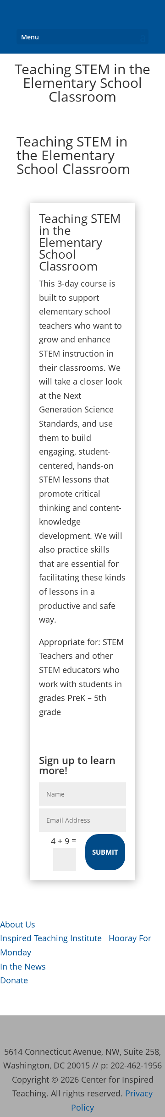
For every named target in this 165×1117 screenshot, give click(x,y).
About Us (17, 924)
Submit (105, 852)
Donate (14, 980)
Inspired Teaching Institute (51, 938)
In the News (23, 966)
